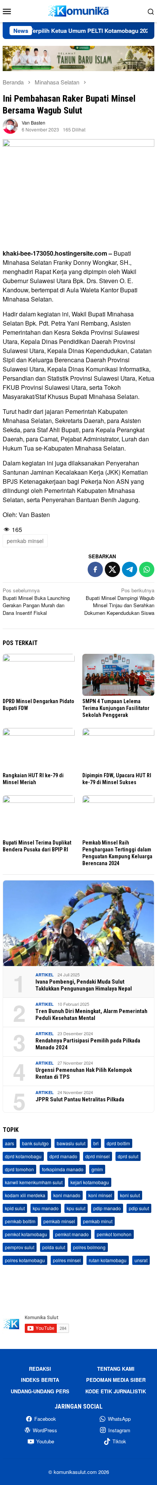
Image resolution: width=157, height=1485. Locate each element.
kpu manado (46, 1208)
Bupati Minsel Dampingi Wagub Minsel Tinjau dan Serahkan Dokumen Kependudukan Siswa (119, 601)
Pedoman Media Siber (116, 1379)
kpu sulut (76, 1208)
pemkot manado (72, 1234)
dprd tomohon (19, 1169)
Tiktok (119, 1441)
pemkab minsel (25, 541)
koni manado (66, 1195)
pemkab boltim (20, 1221)
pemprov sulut (19, 1247)
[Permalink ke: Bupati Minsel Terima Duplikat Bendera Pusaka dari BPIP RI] (39, 816)
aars (9, 1143)
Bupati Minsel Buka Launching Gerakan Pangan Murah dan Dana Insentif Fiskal (36, 601)
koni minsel (100, 1195)
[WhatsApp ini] (146, 569)
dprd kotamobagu (23, 1156)
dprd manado (63, 1156)
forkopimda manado (62, 1169)
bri (96, 1143)
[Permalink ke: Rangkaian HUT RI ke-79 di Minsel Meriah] (39, 749)
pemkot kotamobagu (26, 1234)
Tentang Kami (116, 1368)
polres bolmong (89, 1247)
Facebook (45, 1418)
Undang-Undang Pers (40, 1391)
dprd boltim (118, 1143)
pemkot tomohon (114, 1234)
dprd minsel (97, 1156)
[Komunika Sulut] (78, 10)
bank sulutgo (35, 1143)
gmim (97, 1169)
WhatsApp (119, 1418)
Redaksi (40, 1368)
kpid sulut (15, 1208)
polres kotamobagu (25, 1260)
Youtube (45, 1441)
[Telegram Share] (129, 569)
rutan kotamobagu (108, 1260)
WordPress (45, 1430)
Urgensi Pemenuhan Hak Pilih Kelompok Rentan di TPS (83, 1073)
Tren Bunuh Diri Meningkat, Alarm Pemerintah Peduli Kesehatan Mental (91, 1014)
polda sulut (53, 1247)
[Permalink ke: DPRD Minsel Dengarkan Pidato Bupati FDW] (39, 675)
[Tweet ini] (112, 569)
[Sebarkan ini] (95, 569)
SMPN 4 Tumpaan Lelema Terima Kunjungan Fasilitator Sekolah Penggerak (115, 708)
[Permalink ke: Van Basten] (10, 125)
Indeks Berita (40, 1379)
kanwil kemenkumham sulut (33, 1182)
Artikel (44, 975)
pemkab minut (97, 1221)
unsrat (141, 1260)
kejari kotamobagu (89, 1182)
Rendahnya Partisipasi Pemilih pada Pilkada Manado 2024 (87, 1044)
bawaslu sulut (71, 1143)
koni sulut (130, 1195)
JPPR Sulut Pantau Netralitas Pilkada (79, 1099)
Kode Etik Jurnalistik (115, 1391)
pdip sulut (139, 1208)
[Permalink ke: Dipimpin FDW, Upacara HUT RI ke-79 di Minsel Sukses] (118, 749)
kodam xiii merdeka (25, 1195)
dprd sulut (128, 1156)
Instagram (119, 1430)
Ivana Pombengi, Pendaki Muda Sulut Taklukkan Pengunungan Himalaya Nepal (83, 985)
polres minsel (67, 1260)
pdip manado (107, 1208)
